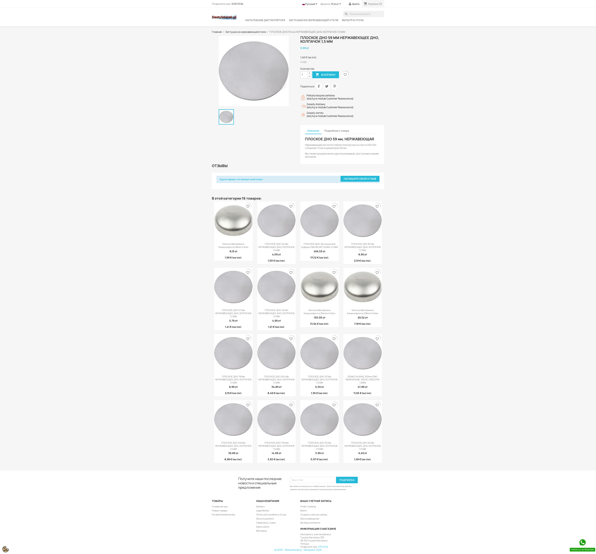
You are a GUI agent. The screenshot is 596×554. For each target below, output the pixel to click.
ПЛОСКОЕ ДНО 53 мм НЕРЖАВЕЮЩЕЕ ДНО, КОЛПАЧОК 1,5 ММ (319, 379)
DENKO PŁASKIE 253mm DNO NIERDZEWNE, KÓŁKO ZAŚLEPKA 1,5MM (362, 379)
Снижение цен (220, 506)
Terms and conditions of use (271, 514)
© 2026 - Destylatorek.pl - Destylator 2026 (298, 550)
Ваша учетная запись (316, 501)
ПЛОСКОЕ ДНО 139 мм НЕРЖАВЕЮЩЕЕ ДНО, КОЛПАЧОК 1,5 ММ (276, 445)
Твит (327, 86)
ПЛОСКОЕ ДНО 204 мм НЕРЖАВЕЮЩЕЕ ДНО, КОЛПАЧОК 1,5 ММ (276, 379)
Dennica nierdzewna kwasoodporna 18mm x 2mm (233, 245)
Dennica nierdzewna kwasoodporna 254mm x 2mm (319, 312)
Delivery (260, 506)
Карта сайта (262, 526)
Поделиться (319, 86)
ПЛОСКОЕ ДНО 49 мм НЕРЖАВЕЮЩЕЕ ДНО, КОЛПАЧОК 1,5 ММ (276, 313)
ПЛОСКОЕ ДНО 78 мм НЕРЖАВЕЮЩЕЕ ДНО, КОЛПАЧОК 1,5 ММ (233, 379)
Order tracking (308, 506)
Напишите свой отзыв (360, 178)
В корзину (326, 74)
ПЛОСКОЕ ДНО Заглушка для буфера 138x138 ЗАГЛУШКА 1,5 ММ (319, 245)
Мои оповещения (309, 518)
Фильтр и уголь (353, 20)
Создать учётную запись (313, 514)
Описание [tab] (313, 130)
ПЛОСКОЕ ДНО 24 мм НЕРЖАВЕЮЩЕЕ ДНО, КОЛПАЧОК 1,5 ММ (276, 247)
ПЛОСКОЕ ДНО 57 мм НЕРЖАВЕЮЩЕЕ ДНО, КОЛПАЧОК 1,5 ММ (233, 313)
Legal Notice (262, 510)
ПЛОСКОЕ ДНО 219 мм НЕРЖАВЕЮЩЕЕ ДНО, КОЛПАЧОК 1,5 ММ (233, 445)
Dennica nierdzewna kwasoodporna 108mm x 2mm (362, 312)
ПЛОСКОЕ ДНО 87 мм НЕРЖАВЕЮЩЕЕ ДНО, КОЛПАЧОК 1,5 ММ (362, 247)
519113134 (237, 4)
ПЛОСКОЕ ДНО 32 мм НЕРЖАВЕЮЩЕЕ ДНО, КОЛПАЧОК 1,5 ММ (319, 445)
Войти (303, 510)
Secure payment (265, 518)
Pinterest (335, 86)
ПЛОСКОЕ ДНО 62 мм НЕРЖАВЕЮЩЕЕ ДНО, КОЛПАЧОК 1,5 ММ (362, 445)
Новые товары (219, 510)
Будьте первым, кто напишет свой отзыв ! (241, 179)
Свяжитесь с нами (266, 522)
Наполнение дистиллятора (265, 20)
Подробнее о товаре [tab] (336, 130)
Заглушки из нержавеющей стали (313, 20)
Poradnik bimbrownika (223, 514)
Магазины (261, 530)
